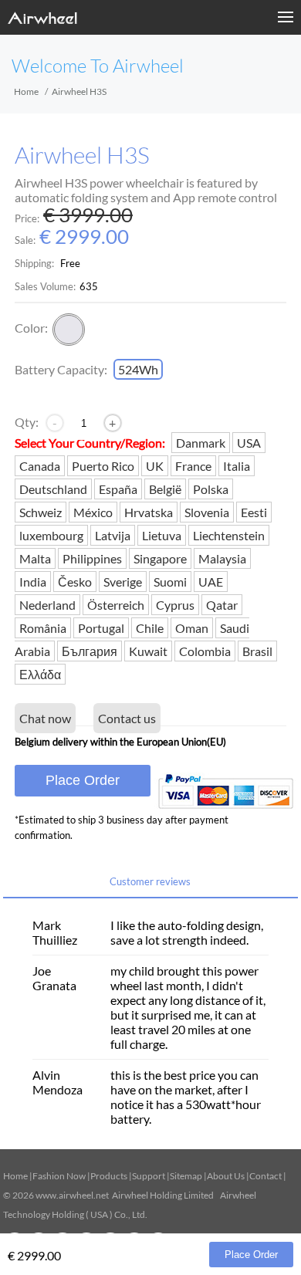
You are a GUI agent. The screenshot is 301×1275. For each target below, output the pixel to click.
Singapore (160, 558)
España (118, 489)
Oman (191, 628)
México (93, 512)
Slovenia (206, 512)
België (165, 489)
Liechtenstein (229, 535)
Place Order (83, 780)
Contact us (127, 718)
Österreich (115, 604)
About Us (226, 1176)
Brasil (257, 651)
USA (249, 442)
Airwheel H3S (82, 155)
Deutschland (53, 489)
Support (148, 1176)
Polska (210, 489)
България (89, 651)
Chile (150, 628)
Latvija (112, 535)
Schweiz (40, 512)
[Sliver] (68, 329)
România (42, 628)
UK (155, 465)
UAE (210, 581)
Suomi (170, 581)
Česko (75, 581)
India (32, 581)
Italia (236, 465)
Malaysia (222, 558)
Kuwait (148, 651)
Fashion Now (59, 1176)
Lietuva (161, 535)
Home (26, 91)
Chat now (45, 718)
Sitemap (186, 1176)
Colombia (205, 651)
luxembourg (51, 535)
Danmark (200, 442)
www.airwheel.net (72, 1195)
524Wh (138, 369)
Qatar (222, 604)
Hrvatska (148, 512)
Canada (39, 465)
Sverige (122, 581)
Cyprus (175, 604)
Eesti (254, 512)
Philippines (92, 558)
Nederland (47, 604)
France (193, 465)
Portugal (101, 628)
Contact (265, 1176)
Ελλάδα (40, 674)
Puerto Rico (103, 465)
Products (108, 1176)
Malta (35, 558)
